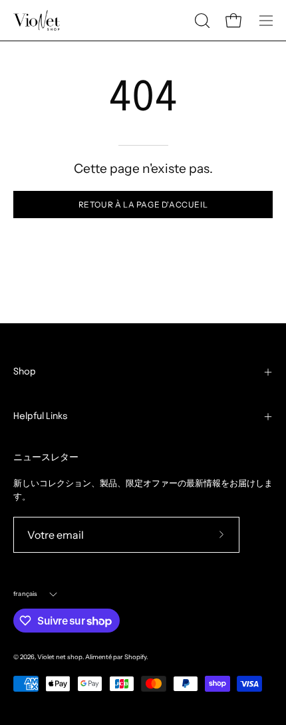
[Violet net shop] (36, 20)
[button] (201, 20)
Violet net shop (59, 656)
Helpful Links (40, 416)
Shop (24, 371)
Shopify (135, 656)
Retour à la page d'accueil (143, 205)
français (25, 593)
